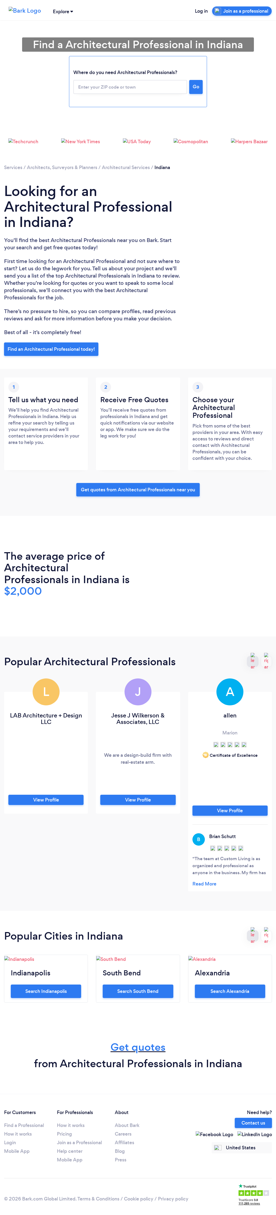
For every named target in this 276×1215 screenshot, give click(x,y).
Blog (120, 1151)
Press (120, 1160)
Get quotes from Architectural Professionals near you (138, 489)
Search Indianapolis (46, 991)
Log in (201, 11)
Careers (123, 1134)
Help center (69, 1151)
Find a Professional (24, 1125)
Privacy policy (173, 1199)
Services (13, 167)
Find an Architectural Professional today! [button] (51, 349)
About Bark (127, 1125)
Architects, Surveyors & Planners (62, 167)
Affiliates (124, 1142)
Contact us (253, 1123)
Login (10, 1142)
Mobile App (17, 1151)
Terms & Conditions (98, 1199)
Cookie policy (138, 1199)
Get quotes (138, 1047)
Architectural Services (126, 167)
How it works (18, 1134)
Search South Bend (137, 991)
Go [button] (196, 86)
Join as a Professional (79, 1142)
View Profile (46, 800)
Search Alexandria (230, 991)
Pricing (64, 1134)
